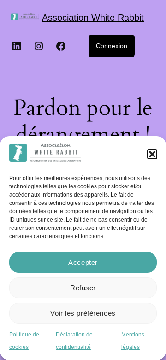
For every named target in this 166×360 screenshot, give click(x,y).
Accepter (83, 262)
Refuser (83, 288)
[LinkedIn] (16, 46)
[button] (152, 154)
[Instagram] (38, 46)
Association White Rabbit (93, 17)
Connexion (111, 45)
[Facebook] (60, 46)
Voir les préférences (82, 313)
